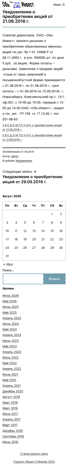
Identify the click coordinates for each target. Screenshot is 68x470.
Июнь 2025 (10, 307)
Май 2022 (9, 363)
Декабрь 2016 (12, 430)
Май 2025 (9, 312)
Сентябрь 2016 (13, 436)
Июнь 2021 (10, 374)
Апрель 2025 (11, 318)
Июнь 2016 (10, 442)
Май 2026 (9, 301)
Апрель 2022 (11, 368)
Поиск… (8, 270)
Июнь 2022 (10, 357)
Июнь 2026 (10, 295)
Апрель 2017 (11, 419)
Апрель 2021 (11, 385)
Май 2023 (9, 346)
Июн (9, 264)
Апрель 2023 (11, 352)
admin (14, 156)
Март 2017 (9, 425)
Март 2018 (10, 408)
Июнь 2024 (10, 323)
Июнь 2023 (10, 340)
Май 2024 (9, 329)
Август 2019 (11, 397)
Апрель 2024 (11, 335)
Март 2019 (10, 402)
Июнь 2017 (10, 414)
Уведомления (24, 160)
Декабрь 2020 (12, 391)
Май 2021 (9, 380)
